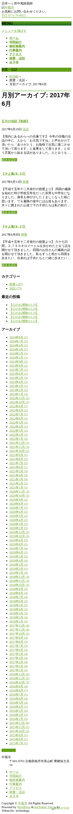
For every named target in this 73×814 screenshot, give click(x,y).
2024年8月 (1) (18, 337)
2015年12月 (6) (19, 723)
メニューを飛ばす (14, 30)
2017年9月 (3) (18, 637)
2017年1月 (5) (18, 670)
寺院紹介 (15, 775)
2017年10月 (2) (19, 633)
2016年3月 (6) (18, 710)
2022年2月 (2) (18, 434)
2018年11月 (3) (19, 581)
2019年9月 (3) (18, 540)
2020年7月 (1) (18, 507)
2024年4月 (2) (18, 345)
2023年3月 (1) (18, 386)
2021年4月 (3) (18, 475)
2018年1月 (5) (18, 621)
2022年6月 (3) (18, 418)
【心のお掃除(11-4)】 (24, 309)
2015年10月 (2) (19, 731)
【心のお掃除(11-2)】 (24, 317)
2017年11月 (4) (19, 629)
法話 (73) (15, 288)
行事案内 (15, 784)
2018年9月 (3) (18, 589)
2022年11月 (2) (19, 398)
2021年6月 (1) (18, 467)
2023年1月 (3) (18, 394)
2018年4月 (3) (18, 609)
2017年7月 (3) (18, 646)
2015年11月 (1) (19, 727)
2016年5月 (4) (18, 702)
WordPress (23, 807)
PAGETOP (9, 750)
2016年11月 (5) (19, 678)
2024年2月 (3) (18, 353)
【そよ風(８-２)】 (14, 226)
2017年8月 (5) (18, 641)
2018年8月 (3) (18, 593)
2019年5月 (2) (18, 556)
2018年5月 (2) (18, 605)
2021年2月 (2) (18, 483)
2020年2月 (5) (18, 528)
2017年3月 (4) (18, 662)
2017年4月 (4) (18, 658)
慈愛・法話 (17, 792)
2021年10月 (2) (19, 451)
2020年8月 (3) (18, 503)
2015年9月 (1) (18, 735)
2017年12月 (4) (19, 625)
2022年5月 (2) (18, 422)
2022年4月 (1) (18, 426)
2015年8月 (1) (18, 739)
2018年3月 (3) (18, 613)
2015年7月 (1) (18, 743)
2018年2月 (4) (18, 617)
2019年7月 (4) (18, 548)
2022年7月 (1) (18, 414)
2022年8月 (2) (18, 410)
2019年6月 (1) (18, 552)
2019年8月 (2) (18, 544)
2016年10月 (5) (19, 682)
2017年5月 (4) (18, 654)
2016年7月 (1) (18, 694)
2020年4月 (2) (18, 520)
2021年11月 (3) (19, 447)
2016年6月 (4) (18, 698)
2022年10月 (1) (19, 402)
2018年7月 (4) (18, 597)
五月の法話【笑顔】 (16, 121)
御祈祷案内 (17, 780)
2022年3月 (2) (18, 430)
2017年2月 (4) (18, 666)
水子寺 (14, 796)
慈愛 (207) (16, 284)
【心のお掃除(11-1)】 (24, 321)
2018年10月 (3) (19, 585)
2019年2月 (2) (18, 568)
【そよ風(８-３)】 (14, 173)
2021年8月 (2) (18, 459)
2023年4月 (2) (18, 382)
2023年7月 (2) (18, 369)
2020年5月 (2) (18, 516)
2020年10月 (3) (19, 495)
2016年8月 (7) (18, 690)
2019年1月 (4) (18, 572)
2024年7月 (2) (18, 341)
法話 (26, 129)
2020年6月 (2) (18, 512)
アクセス (15, 788)
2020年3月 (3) (18, 524)
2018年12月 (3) (19, 577)
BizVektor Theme (45, 807)
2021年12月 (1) (19, 443)
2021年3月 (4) (18, 479)
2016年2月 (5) (18, 715)
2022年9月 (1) (18, 406)
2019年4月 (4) (18, 560)
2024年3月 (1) (18, 349)
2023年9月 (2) (18, 361)
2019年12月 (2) (19, 532)
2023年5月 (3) (18, 378)
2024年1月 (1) (18, 357)
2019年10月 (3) (19, 536)
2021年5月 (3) (18, 471)
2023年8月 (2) (18, 365)
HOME (14, 76)
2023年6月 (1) (18, 373)
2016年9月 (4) (18, 686)
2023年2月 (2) (18, 390)
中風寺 (22, 803)
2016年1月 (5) (18, 719)
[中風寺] (8, 7)
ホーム (14, 771)
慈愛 (26, 181)
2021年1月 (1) (18, 487)
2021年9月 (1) (18, 455)
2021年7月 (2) (18, 463)
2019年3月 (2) (18, 564)
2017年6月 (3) (18, 650)
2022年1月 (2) (18, 438)
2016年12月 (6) (19, 674)
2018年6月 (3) (18, 601)
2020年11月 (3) (19, 491)
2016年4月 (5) (18, 706)
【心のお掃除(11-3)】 (24, 313)
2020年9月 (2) (18, 499)
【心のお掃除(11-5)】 (24, 304)
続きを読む (9, 159)
